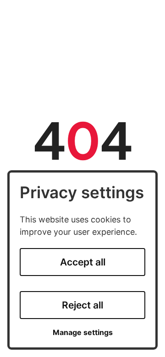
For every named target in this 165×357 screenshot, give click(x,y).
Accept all (82, 262)
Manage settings (83, 332)
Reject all (82, 305)
